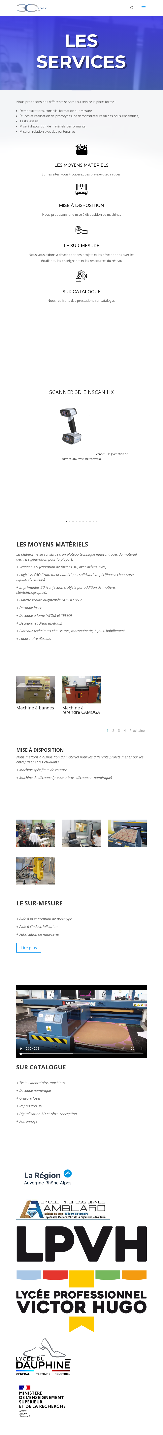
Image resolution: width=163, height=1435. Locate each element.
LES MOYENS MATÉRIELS (81, 165)
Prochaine (137, 730)
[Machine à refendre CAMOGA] (81, 702)
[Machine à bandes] (35, 702)
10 (96, 521)
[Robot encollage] (35, 883)
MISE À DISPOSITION (81, 205)
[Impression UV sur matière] (127, 846)
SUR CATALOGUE (82, 291)
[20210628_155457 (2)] (35, 846)
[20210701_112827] (81, 846)
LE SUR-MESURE (81, 245)
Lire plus (29, 947)
